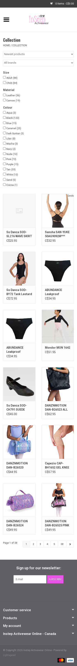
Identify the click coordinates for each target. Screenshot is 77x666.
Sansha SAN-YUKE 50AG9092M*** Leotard (57, 234)
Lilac (10, 138)
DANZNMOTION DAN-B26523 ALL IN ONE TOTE (56, 408)
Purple (12, 164)
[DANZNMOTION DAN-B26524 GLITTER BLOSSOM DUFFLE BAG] (19, 500)
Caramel (13, 128)
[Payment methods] (60, 660)
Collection (19, 45)
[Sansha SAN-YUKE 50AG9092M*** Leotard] (58, 211)
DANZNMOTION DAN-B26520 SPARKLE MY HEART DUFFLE (17, 465)
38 (62, 544)
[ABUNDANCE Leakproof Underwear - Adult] (58, 268)
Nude (11, 154)
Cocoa (11, 185)
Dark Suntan (15, 133)
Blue (11, 123)
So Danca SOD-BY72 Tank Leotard (19, 292)
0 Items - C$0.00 (64, 3)
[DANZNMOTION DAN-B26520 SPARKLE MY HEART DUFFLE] (19, 442)
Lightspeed (9, 655)
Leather (13, 95)
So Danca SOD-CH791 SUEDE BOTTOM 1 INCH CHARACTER (17, 408)
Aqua (11, 112)
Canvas (13, 100)
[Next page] (70, 544)
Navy (11, 149)
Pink (11, 159)
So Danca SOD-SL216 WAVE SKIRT (19, 234)
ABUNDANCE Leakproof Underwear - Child (18, 350)
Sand (11, 180)
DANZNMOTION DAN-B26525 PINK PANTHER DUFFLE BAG (57, 523)
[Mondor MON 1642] (58, 326)
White (12, 174)
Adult (11, 77)
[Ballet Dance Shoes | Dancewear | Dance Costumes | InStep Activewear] (44, 19)
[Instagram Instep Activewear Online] (49, 592)
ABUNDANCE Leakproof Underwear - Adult (57, 292)
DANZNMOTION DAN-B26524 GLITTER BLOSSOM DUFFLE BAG (18, 523)
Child (11, 83)
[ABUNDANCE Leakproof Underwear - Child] (19, 326)
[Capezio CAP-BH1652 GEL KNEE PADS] (58, 442)
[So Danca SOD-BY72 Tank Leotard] (19, 268)
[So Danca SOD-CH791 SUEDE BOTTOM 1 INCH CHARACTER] (19, 384)
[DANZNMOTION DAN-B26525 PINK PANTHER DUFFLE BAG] (58, 500)
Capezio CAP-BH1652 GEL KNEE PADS (57, 465)
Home (6, 45)
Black (12, 118)
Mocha (12, 143)
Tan (11, 169)
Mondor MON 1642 (57, 347)
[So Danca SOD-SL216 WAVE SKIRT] (19, 211)
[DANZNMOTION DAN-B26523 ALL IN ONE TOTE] (58, 384)
